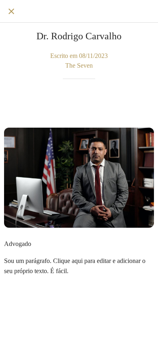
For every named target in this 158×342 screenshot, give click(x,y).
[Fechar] (11, 11)
